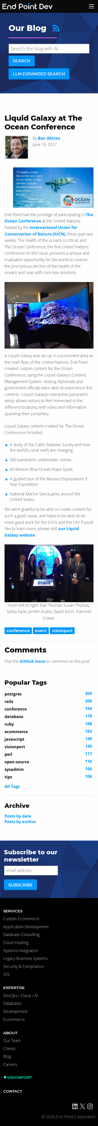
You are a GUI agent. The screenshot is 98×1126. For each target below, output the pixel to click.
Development (15, 1011)
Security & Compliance (23, 966)
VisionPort (19, 1077)
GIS (6, 974)
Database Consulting (21, 934)
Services (12, 911)
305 (48, 694)
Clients (9, 1048)
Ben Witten (49, 138)
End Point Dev (21, 6)
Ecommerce (14, 1019)
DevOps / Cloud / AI (20, 995)
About (10, 1032)
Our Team (12, 1040)
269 (48, 701)
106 (48, 769)
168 (48, 724)
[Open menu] (91, 6)
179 (48, 716)
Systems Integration (20, 950)
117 (48, 754)
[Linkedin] (75, 1106)
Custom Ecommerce (21, 918)
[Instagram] (90, 1106)
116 (48, 762)
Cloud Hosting (15, 942)
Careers (10, 1064)
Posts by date (18, 816)
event (41, 630)
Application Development (26, 926)
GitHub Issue (32, 661)
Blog (7, 1056)
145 (48, 746)
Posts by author (20, 821)
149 (48, 739)
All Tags (12, 786)
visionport (62, 630)
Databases (12, 1003)
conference (18, 630)
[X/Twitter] (82, 1106)
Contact (12, 1091)
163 (48, 731)
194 (48, 709)
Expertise (14, 987)
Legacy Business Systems (25, 958)
